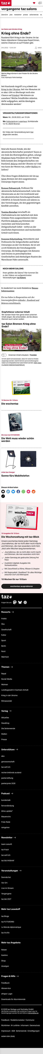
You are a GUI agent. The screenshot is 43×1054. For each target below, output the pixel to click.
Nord (3, 651)
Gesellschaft (6, 630)
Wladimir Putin (8, 158)
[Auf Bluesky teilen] (13, 491)
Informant (25, 1025)
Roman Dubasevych (10, 188)
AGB (13, 1031)
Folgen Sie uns (6, 603)
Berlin (3, 646)
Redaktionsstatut (17, 1020)
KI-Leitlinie (15, 1025)
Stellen (4, 734)
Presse (4, 739)
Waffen (34, 167)
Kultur (3, 635)
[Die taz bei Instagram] (25, 603)
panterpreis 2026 (8, 783)
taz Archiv (5, 933)
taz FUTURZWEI (7, 922)
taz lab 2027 (6, 899)
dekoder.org (16, 221)
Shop (3, 961)
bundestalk (5, 800)
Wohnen (4, 685)
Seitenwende (21, 1031)
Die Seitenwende (8, 728)
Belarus (14, 164)
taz (6, 596)
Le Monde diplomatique (11, 927)
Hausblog (5, 723)
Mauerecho (6, 817)
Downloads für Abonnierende (13, 999)
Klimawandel (6, 701)
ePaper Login (6, 994)
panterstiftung (7, 778)
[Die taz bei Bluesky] (20, 603)
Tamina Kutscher (9, 212)
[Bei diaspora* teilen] (28, 491)
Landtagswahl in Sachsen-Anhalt (14, 690)
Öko (3, 624)
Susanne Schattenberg (11, 239)
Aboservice (6, 988)
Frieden (15, 95)
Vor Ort (4, 883)
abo (3, 756)
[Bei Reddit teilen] (33, 491)
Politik (4, 619)
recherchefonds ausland (11, 773)
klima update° (7, 811)
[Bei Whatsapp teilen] (23, 491)
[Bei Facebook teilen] (18, 491)
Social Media (6, 679)
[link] (5, 14)
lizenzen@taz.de (33, 1013)
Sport (3, 640)
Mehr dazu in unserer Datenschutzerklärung (21, 364)
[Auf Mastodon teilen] (8, 491)
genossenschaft (7, 762)
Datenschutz (35, 1025)
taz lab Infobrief (7, 861)
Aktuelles (5, 718)
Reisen (4, 950)
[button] (40, 3)
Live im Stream (7, 888)
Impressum (6, 1031)
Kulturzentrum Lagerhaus (16, 121)
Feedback (5, 983)
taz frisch (5, 850)
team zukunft (6, 844)
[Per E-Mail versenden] (3, 491)
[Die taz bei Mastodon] (15, 603)
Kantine (4, 955)
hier (32, 132)
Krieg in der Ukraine (10, 89)
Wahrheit (5, 657)
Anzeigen (5, 966)
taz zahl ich (5, 767)
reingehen (5, 827)
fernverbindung (7, 806)
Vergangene (6, 894)
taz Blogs (5, 916)
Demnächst (6, 877)
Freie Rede (5, 822)
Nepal (3, 674)
